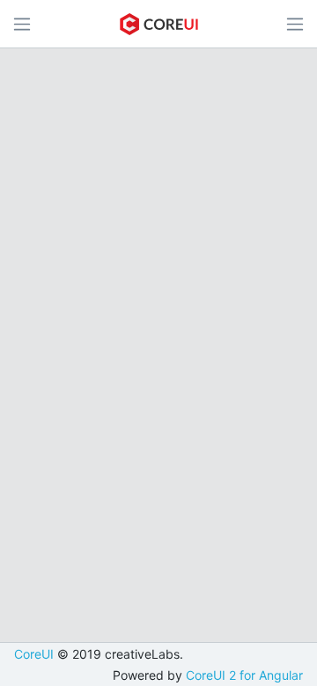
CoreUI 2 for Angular (244, 675)
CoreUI (34, 653)
